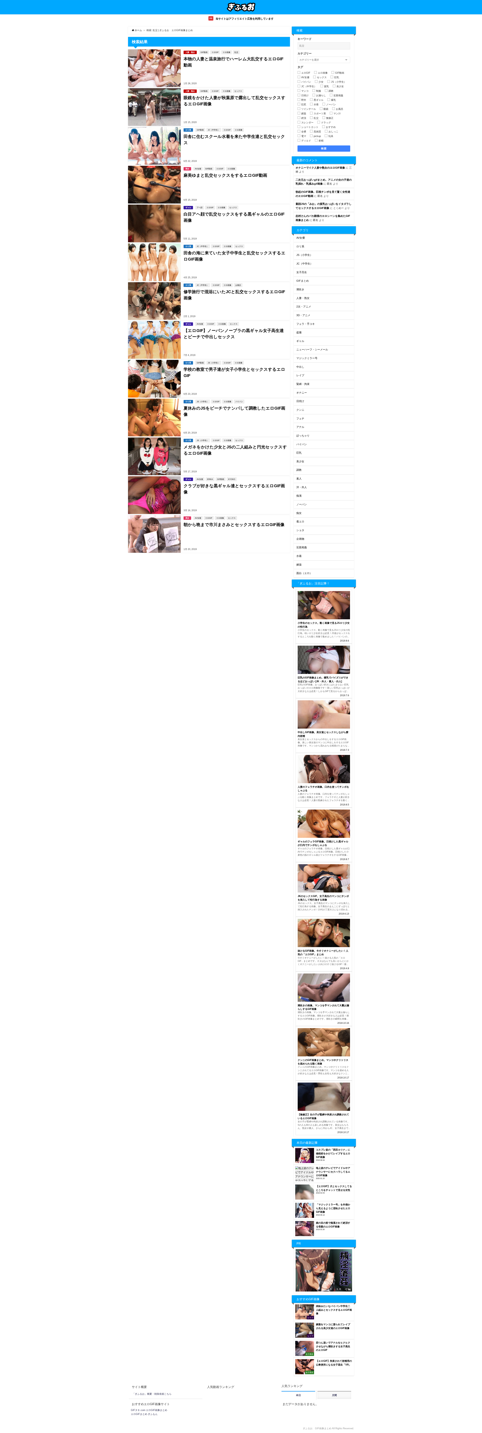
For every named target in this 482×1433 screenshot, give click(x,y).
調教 (299, 470)
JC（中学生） (214, 130)
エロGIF (215, 52)
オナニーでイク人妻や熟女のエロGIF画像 (320, 167)
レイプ (300, 375)
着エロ (300, 521)
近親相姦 (301, 547)
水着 (299, 556)
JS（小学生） (214, 363)
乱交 (236, 52)
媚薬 (299, 564)
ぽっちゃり (303, 435)
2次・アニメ (303, 306)
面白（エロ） (304, 573)
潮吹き (300, 289)
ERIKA (210, 479)
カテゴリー (304, 53)
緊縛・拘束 (303, 384)
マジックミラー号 (306, 358)
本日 (298, 1395)
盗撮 (299, 332)
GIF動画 (204, 52)
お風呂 (238, 285)
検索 (324, 148)
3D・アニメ (303, 315)
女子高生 (301, 272)
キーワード (304, 38)
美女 (187, 169)
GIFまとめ (302, 280)
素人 (299, 478)
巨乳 (299, 452)
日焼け (300, 401)
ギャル (188, 207)
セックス (238, 91)
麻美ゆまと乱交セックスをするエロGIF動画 (225, 175)
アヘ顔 (199, 207)
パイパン (239, 401)
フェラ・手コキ (305, 324)
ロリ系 (188, 130)
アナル (300, 427)
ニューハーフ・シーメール (312, 349)
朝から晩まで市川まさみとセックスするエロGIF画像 (234, 524)
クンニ (300, 409)
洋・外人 (301, 487)
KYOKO (231, 479)
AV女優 (198, 169)
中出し (300, 367)
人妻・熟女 (190, 52)
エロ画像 (226, 52)
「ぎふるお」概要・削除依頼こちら (152, 1394)
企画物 (300, 539)
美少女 (300, 461)
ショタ (300, 530)
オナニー (301, 392)
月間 (334, 1395)
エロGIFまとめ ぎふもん (144, 1414)
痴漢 (299, 495)
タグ (300, 67)
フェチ (300, 418)
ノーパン (301, 504)
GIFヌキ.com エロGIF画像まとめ (149, 1410)
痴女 (299, 513)
